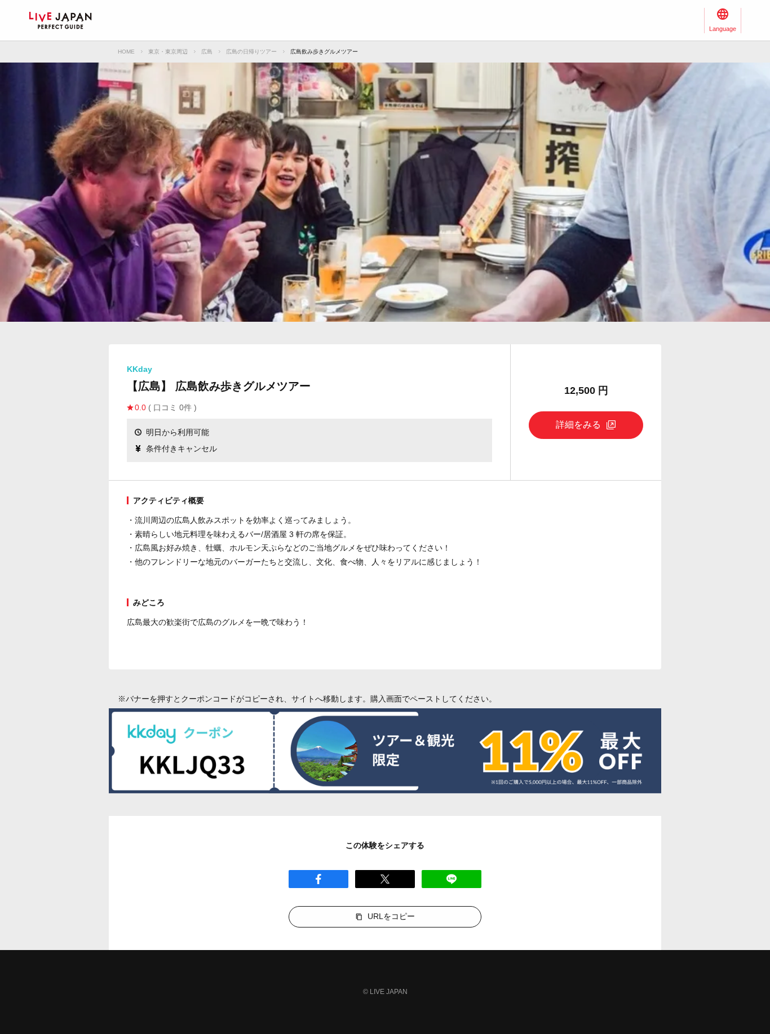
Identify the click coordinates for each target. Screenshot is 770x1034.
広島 (207, 51)
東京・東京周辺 (168, 51)
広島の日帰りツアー (251, 51)
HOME (126, 51)
